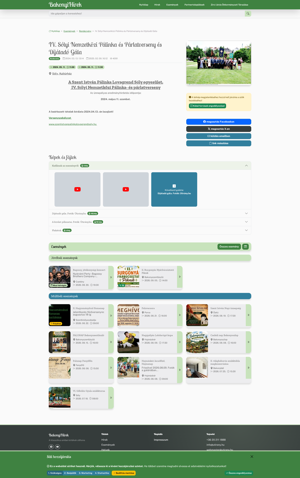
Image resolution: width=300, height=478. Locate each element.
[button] (77, 189)
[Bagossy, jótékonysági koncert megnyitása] (111, 277)
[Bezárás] (251, 456)
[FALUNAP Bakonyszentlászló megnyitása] (111, 342)
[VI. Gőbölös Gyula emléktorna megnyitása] (111, 398)
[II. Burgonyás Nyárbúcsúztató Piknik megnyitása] (179, 277)
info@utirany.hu (215, 444)
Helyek (105, 449)
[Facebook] (51, 446)
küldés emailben (220, 136)
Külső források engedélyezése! (208, 106)
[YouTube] (57, 446)
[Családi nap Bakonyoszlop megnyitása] (248, 342)
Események (172, 4)
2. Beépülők (70, 473)
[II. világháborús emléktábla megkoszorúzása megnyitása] (248, 368)
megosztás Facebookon (220, 121)
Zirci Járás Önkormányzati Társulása (229, 4)
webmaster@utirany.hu (220, 449)
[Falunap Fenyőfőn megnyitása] (111, 368)
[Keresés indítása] (248, 14)
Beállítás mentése (124, 473)
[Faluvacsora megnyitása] (179, 315)
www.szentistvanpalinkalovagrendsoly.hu (73, 124)
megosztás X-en (220, 128)
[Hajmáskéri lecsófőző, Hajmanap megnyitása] (179, 370)
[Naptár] (245, 247)
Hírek (157, 4)
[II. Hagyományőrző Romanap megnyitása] (111, 315)
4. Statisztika (102, 473)
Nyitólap (143, 4)
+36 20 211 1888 (216, 439)
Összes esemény (229, 246)
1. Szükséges (55, 473)
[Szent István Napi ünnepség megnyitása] (248, 315)
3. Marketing (85, 473)
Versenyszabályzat (60, 117)
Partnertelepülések (195, 4)
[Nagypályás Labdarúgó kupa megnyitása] (179, 342)
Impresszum (161, 439)
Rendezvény (85, 31)
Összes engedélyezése (240, 473)
